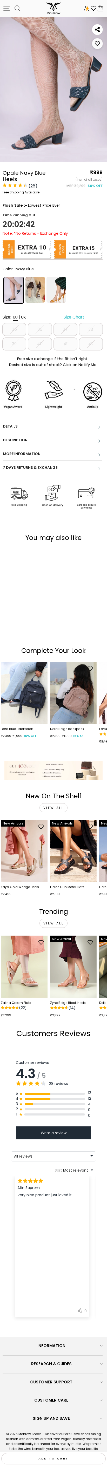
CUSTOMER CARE (51, 1400)
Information (51, 1345)
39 (14, 344)
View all (53, 808)
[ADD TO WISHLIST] (97, 43)
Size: (43, 317)
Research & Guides (51, 1364)
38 (90, 329)
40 (40, 344)
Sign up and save (51, 1418)
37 (65, 329)
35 (14, 329)
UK (23, 317)
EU (15, 317)
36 (39, 329)
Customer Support (51, 1382)
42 (90, 344)
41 (65, 344)
